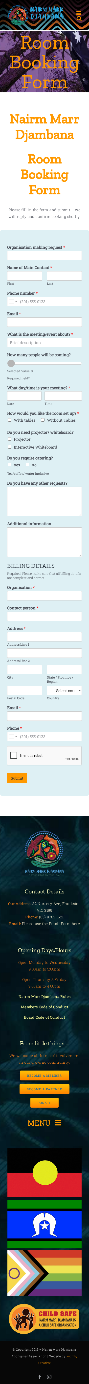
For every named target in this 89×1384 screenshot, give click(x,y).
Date (10, 404)
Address (16, 628)
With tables (24, 420)
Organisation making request (36, 247)
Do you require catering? (30, 457)
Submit (17, 778)
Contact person (22, 607)
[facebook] (40, 1377)
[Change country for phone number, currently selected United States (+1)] (12, 301)
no (34, 464)
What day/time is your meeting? (38, 387)
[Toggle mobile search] (79, 18)
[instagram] (49, 1377)
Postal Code (15, 698)
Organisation (21, 587)
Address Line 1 (18, 644)
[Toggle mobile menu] (79, 13)
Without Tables (61, 420)
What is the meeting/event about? (40, 334)
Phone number (22, 293)
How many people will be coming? (38, 354)
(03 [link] (41, 916)
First (10, 284)
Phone (14, 728)
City (10, 677)
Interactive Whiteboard (35, 447)
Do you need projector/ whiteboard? (40, 432)
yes (17, 464)
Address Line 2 (18, 661)
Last (50, 284)
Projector (22, 439)
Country (53, 698)
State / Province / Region (60, 679)
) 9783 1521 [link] (54, 916)
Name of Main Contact (29, 267)
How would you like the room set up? (43, 413)
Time (48, 404)
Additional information (29, 523)
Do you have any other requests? (37, 483)
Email (14, 313)
